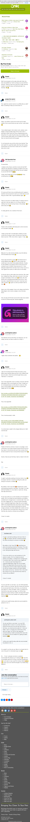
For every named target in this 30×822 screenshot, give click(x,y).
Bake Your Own (8, 801)
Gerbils (6, 756)
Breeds (3, 770)
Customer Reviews (8, 718)
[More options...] (27, 77)
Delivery (6, 729)
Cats (16, 49)
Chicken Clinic (17, 21)
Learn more (21, 2)
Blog (5, 739)
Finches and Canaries (9, 754)
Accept (26, 2)
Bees (5, 745)
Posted (10, 78)
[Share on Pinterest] (12, 700)
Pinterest (14, 710)
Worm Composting (8, 767)
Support (6, 727)
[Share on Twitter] (2, 700)
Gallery (6, 737)
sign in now (3, 678)
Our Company (7, 717)
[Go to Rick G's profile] (26, 28)
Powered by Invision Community (15, 821)
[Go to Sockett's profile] (26, 55)
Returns (6, 730)
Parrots (6, 762)
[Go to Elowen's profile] (26, 21)
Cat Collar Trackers (6, 47)
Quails (5, 764)
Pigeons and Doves (9, 786)
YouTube (11, 710)
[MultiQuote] (2, 93)
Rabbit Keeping (8, 795)
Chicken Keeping (8, 793)
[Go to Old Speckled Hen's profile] (2, 160)
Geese (5, 781)
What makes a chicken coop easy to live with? (13, 20)
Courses (3, 791)
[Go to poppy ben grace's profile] (2, 100)
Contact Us (7, 725)
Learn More (7, 811)
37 (16, 40)
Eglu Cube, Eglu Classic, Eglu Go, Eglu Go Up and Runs (13, 29)
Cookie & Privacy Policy (14, 814)
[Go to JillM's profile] (2, 351)
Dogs (5, 751)
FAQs (5, 720)
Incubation (6, 761)
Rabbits (6, 766)
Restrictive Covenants (7, 54)
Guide (2, 742)
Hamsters (6, 759)
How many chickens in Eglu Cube (10, 27)
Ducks (5, 753)
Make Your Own (8, 799)
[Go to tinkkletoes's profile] (26, 48)
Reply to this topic (15, 71)
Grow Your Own (8, 798)
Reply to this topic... (8, 684)
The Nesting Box (20, 41)
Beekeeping (7, 796)
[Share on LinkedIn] (9, 700)
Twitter (5, 710)
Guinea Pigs (7, 758)
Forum (5, 736)
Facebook (8, 710)
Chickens (6, 749)
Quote (6, 93)
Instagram (2, 710)
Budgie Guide (7, 746)
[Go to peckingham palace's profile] (2, 333)
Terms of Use (4, 814)
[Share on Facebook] (4, 700)
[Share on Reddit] (7, 700)
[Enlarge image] (15, 313)
